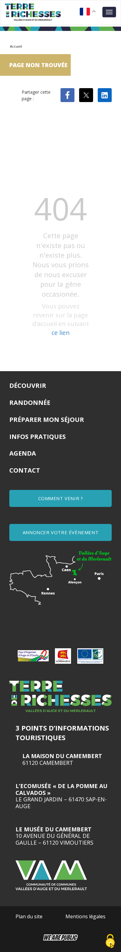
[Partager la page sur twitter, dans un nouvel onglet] (86, 95)
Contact (24, 470)
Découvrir (27, 385)
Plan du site (29, 916)
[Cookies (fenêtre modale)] (110, 941)
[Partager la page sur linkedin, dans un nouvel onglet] (105, 95)
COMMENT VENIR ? (60, 498)
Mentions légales (85, 916)
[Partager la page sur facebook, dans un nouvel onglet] (67, 95)
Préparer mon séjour (46, 419)
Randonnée (29, 402)
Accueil (16, 46)
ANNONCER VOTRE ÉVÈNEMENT (60, 532)
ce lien (61, 332)
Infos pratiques (37, 436)
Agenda (22, 453)
